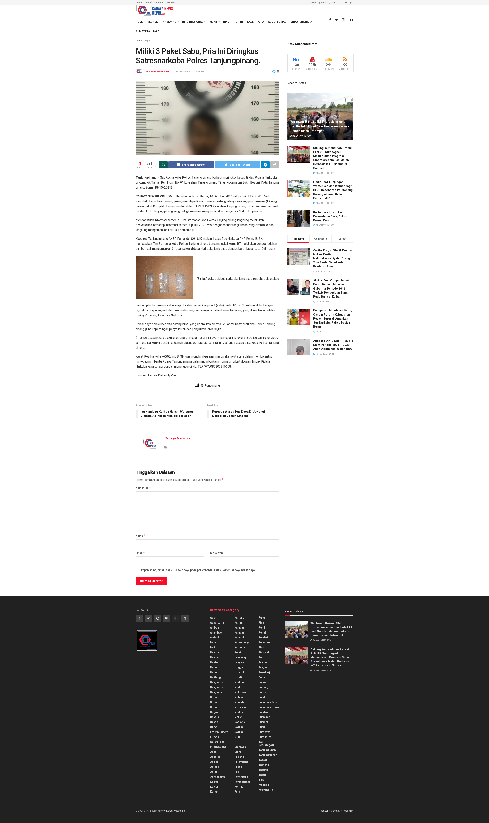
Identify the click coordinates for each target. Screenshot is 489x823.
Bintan (214, 697)
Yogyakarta (265, 789)
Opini (239, 21)
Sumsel (263, 722)
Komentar (143, 488)
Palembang (241, 761)
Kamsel (239, 637)
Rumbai (263, 637)
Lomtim (239, 677)
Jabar (214, 751)
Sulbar (262, 677)
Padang (239, 756)
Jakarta (215, 756)
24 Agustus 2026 (301, 136)
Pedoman (159, 2)
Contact (140, 2)
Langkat (239, 662)
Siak (261, 647)
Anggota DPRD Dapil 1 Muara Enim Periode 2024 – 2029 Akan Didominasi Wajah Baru (333, 345)
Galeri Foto (255, 21)
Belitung (215, 677)
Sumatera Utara (147, 31)
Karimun (239, 647)
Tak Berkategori (266, 743)
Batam (214, 667)
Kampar (239, 627)
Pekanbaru (241, 776)
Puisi (237, 791)
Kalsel (214, 786)
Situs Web (216, 553)
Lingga (238, 667)
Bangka (215, 657)
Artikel (214, 637)
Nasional (169, 21)
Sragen (263, 662)
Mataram (240, 707)
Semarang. (265, 642)
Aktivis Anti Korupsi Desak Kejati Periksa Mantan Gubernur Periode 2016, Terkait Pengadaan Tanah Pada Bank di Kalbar (331, 288)
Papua (238, 766)
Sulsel (262, 682)
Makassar (240, 692)
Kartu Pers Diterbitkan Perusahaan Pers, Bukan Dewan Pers (330, 216)
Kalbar (214, 781)
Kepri (213, 21)
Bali (212, 647)
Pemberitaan (242, 781)
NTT (237, 741)
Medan (238, 712)
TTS (261, 779)
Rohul (262, 632)
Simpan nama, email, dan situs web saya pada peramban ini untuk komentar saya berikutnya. (197, 570)
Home (139, 21)
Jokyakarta (217, 776)
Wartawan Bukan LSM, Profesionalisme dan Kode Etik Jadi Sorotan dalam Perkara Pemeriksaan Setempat (319, 126)
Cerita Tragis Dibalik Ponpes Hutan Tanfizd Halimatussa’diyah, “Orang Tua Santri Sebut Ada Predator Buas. (333, 258)
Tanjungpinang (267, 754)
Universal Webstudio (174, 810)
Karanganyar (242, 642)
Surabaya (264, 732)
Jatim (214, 771)
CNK (146, 810)
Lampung (240, 657)
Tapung (263, 769)
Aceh (213, 617)
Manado (239, 702)
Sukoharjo (265, 672)
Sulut (261, 697)
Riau (226, 21)
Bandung (215, 652)
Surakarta (264, 736)
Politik (238, 786)
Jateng (214, 766)
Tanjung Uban (267, 749)
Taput (262, 774)
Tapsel (262, 759)
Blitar (213, 707)
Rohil (261, 627)
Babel (213, 642)
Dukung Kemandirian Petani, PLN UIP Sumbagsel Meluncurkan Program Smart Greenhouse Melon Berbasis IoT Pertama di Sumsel (330, 657)
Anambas (216, 632)
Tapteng (263, 764)
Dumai (214, 727)
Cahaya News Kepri (158, 71)
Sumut (262, 727)
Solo (261, 657)
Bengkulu (216, 692)
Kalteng (239, 617)
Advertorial (277, 21)
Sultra (262, 692)
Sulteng (263, 687)
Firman (214, 736)
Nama (140, 536)
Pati (237, 771)
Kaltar (214, 791)
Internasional (192, 21)
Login (350, 2)
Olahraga (240, 746)
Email (149, 2)
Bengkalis (216, 682)
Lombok (239, 672)
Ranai (262, 617)
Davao (214, 722)
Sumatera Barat (302, 21)
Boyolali (215, 717)
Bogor (214, 712)
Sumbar (263, 712)
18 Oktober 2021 (185, 71)
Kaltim (238, 622)
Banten (214, 662)
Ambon (214, 627)
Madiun (239, 682)
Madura (239, 687)
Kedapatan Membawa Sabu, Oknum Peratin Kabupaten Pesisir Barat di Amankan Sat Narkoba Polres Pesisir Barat (332, 318)
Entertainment (219, 732)
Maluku (239, 697)
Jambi (214, 761)
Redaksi (171, 2)
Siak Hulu (264, 652)
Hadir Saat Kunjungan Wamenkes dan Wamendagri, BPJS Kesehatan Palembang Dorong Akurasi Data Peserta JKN (333, 190)
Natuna (239, 727)
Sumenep (264, 717)
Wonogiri (264, 784)
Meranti (239, 717)
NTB (237, 736)
